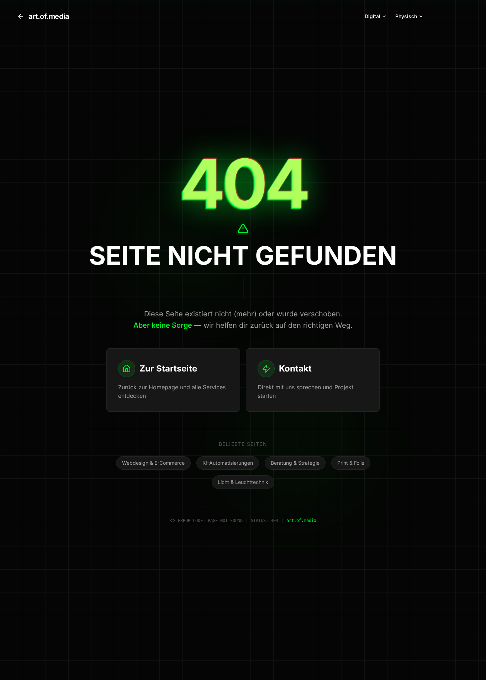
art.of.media (48, 16)
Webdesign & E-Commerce (153, 463)
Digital (372, 16)
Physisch (406, 16)
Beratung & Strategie (295, 463)
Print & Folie (350, 463)
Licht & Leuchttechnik (243, 482)
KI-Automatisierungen (227, 463)
